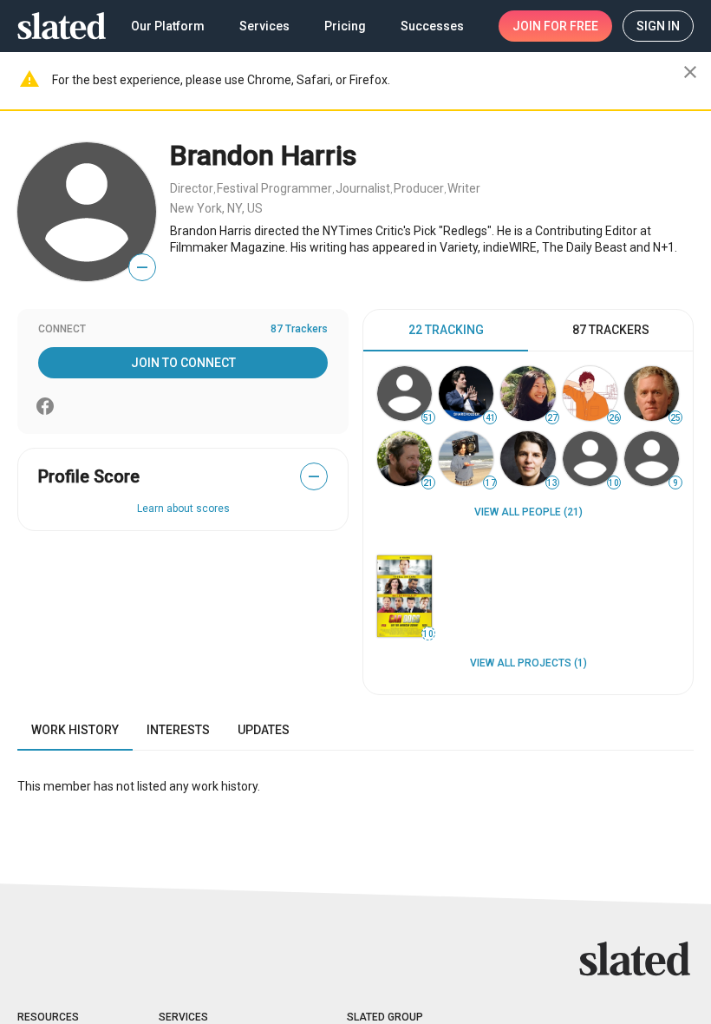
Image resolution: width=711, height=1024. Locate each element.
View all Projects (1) (528, 663)
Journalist (363, 188)
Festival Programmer (274, 188)
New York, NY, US (216, 208)
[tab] (445, 330)
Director (191, 188)
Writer (463, 188)
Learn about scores (183, 508)
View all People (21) (528, 512)
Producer (419, 188)
